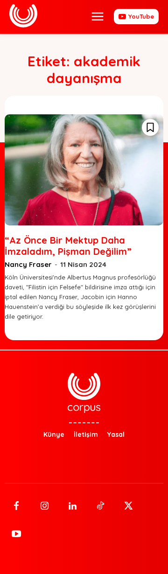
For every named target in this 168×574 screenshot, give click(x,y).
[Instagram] (44, 506)
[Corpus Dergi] (23, 16)
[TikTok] (100, 506)
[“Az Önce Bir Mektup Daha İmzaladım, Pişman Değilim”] (84, 169)
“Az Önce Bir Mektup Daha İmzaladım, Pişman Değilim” (68, 245)
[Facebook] (16, 506)
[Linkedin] (72, 506)
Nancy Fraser (28, 264)
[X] (128, 506)
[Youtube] (16, 534)
